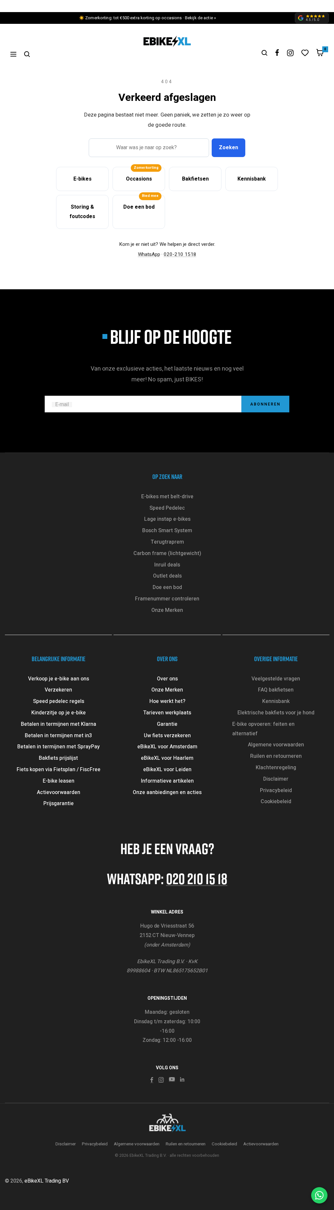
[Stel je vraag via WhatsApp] (319, 1195)
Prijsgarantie (58, 803)
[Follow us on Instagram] (290, 53)
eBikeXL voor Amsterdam (167, 747)
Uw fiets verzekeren (167, 736)
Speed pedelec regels (58, 701)
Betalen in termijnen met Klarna (58, 724)
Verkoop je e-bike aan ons (58, 679)
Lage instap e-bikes (167, 519)
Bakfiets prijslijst (58, 758)
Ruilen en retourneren (276, 756)
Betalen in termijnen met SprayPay (58, 747)
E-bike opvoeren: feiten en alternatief (263, 729)
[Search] (27, 54)
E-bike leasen (58, 781)
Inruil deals (167, 565)
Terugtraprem (167, 542)
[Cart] (320, 54)
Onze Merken (167, 610)
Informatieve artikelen (167, 781)
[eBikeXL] (167, 1123)
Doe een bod (167, 587)
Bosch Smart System (167, 530)
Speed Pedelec (167, 508)
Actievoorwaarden (58, 792)
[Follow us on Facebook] (277, 52)
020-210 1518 (180, 254)
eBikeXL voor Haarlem (167, 758)
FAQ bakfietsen (276, 690)
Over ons (167, 679)
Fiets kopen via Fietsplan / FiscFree (58, 769)
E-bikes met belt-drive (167, 497)
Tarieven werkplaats (167, 713)
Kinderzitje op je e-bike (58, 713)
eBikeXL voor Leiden (167, 769)
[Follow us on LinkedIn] (182, 1079)
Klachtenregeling (276, 768)
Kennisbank (276, 701)
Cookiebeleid (276, 801)
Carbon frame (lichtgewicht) (167, 553)
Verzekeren (58, 690)
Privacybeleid (276, 790)
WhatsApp (149, 254)
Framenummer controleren (167, 599)
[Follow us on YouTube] (172, 1079)
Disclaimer (275, 779)
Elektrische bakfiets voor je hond (275, 713)
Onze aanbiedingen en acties (167, 792)
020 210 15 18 (196, 878)
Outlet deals (167, 576)
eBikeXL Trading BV (46, 1181)
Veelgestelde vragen (275, 679)
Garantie (167, 724)
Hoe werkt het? (167, 701)
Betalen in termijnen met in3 (58, 736)
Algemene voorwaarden (276, 745)
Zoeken (228, 147)
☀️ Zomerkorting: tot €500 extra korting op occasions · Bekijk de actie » (147, 18)
